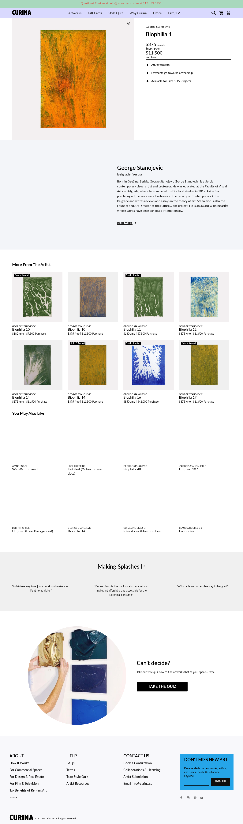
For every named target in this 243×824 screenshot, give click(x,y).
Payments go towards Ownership (172, 73)
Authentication (160, 64)
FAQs (70, 763)
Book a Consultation (137, 763)
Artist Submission (135, 776)
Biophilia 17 (187, 397)
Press (13, 797)
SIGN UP (220, 781)
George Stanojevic (158, 26)
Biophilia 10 (21, 329)
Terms (70, 770)
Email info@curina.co (137, 783)
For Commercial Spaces (25, 770)
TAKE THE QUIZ (162, 687)
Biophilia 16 (132, 397)
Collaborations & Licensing (141, 770)
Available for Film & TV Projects (171, 81)
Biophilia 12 (187, 329)
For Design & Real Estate (26, 776)
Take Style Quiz (77, 776)
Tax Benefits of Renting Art (28, 790)
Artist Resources (77, 783)
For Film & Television (24, 783)
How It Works (19, 763)
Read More (125, 222)
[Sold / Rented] (37, 296)
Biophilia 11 (132, 329)
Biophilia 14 (21, 397)
